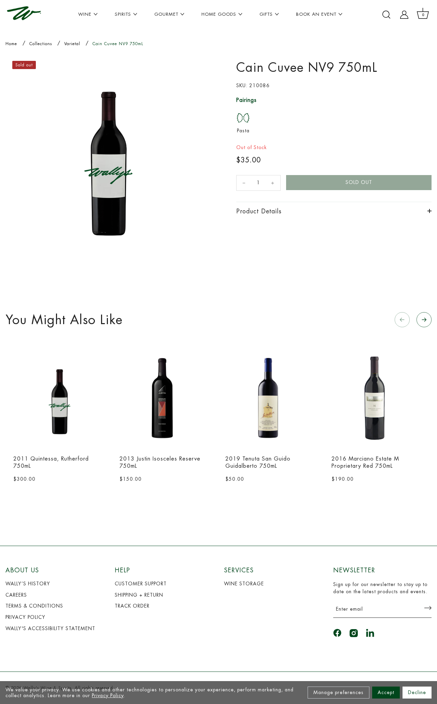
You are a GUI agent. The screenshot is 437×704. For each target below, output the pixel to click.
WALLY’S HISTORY (27, 584)
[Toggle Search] (386, 15)
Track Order (132, 606)
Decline (417, 692)
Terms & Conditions (34, 606)
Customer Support (141, 584)
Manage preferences (338, 692)
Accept (386, 692)
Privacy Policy (108, 695)
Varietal (72, 44)
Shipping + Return (139, 595)
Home (11, 44)
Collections (40, 44)
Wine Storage (244, 584)
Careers (16, 595)
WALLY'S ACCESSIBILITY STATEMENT (50, 628)
